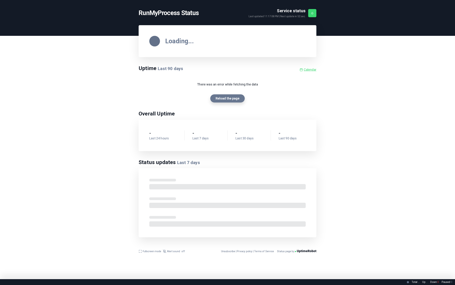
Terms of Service (264, 251)
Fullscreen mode (152, 251)
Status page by (286, 251)
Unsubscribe (228, 251)
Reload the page (227, 98)
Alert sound (176, 251)
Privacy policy (245, 251)
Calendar (310, 69)
